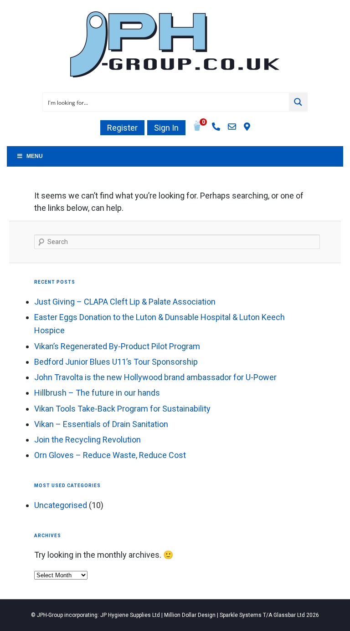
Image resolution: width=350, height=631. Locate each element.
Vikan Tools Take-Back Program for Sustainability (122, 408)
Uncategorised (60, 505)
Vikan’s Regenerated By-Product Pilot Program (117, 346)
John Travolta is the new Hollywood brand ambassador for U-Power (155, 377)
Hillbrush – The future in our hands (97, 392)
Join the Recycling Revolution (87, 439)
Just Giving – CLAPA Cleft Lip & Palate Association (125, 301)
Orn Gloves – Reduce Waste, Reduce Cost (110, 455)
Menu (34, 156)
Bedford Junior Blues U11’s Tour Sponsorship (116, 361)
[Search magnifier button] (298, 102)
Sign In (166, 127)
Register (122, 127)
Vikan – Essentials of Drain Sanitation (101, 424)
